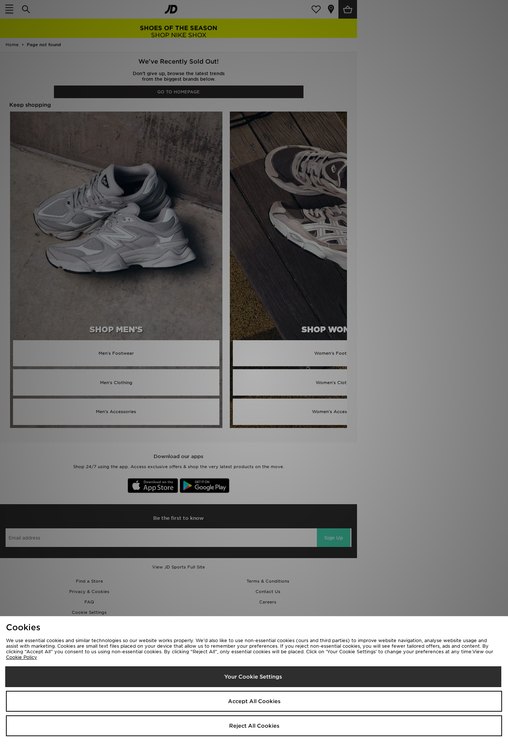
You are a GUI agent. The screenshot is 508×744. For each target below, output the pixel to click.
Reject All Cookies (254, 726)
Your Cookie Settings (253, 677)
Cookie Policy (21, 657)
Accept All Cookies (254, 701)
